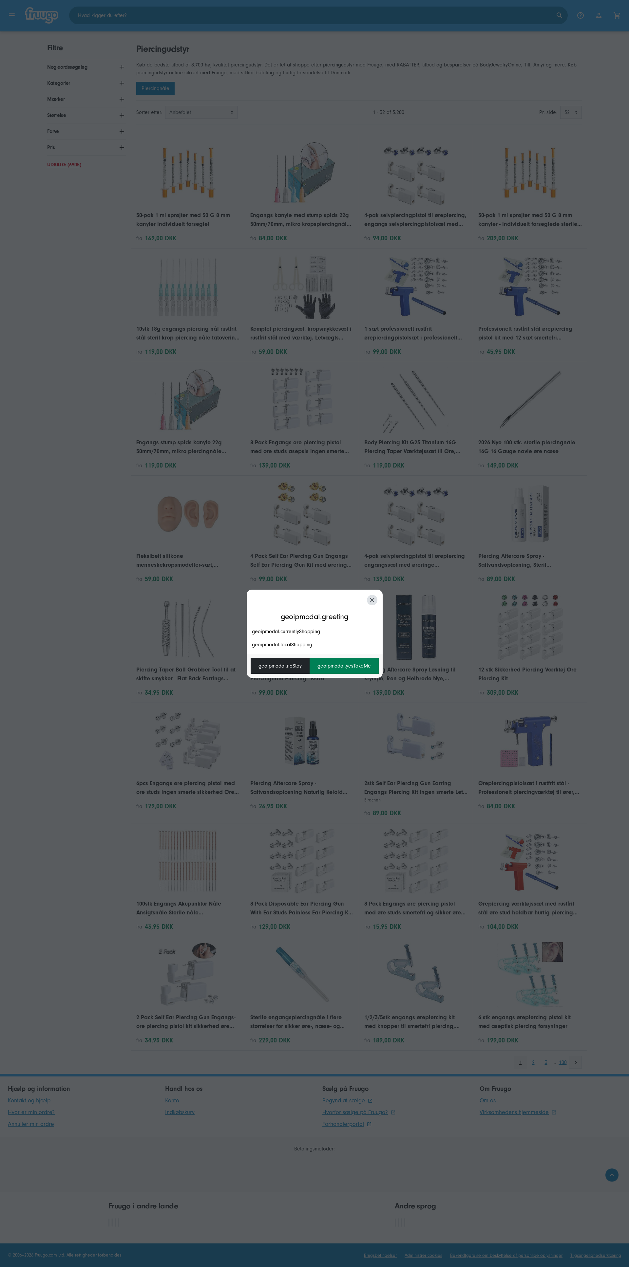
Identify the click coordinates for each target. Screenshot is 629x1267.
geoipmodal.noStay (280, 666)
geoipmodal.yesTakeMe (344, 666)
